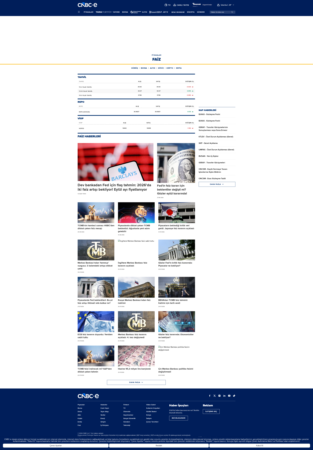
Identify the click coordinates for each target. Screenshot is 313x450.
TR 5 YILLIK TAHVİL (85, 95)
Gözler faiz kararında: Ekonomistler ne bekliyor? (176, 336)
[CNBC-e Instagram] (219, 395)
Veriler (103, 415)
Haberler (104, 405)
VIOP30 (81, 128)
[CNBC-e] (87, 4)
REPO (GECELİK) (84, 112)
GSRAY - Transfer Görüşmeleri (212, 162)
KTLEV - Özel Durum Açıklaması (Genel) (216, 136)
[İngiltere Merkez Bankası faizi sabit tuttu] (136, 250)
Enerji (103, 418)
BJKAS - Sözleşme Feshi (209, 114)
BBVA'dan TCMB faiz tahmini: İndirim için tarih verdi (173, 301)
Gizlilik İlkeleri (151, 412)
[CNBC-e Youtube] (229, 395)
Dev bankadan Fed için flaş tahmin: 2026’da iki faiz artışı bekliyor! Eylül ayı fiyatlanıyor (114, 187)
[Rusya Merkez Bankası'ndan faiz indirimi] (136, 287)
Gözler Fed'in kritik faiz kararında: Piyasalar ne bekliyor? (175, 264)
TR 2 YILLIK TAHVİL (85, 87)
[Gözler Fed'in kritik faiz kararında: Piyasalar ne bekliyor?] (176, 250)
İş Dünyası (105, 425)
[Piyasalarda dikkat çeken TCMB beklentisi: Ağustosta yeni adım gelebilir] (136, 212)
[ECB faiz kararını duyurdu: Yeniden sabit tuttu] (96, 321)
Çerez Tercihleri (152, 422)
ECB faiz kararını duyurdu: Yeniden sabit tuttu (95, 336)
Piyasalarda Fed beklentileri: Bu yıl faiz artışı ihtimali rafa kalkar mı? (95, 301)
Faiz (79, 425)
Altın (152, 68)
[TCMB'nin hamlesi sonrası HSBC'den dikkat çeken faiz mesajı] (96, 212)
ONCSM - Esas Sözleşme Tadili (212, 178)
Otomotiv (126, 412)
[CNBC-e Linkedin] (224, 395)
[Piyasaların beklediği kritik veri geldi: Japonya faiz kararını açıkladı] (176, 212)
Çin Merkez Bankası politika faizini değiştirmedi (175, 370)
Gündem (201, 12)
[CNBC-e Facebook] (209, 395)
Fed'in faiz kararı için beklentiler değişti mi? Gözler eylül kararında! (172, 189)
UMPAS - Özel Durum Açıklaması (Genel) (216, 149)
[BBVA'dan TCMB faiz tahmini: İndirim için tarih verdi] (176, 287)
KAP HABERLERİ (207, 110)
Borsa (125, 12)
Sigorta (190, 12)
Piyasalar (88, 12)
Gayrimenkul (128, 415)
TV (124, 408)
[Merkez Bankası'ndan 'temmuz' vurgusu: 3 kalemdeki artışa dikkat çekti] (96, 250)
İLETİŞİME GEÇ (211, 411)
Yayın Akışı (105, 412)
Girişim (103, 422)
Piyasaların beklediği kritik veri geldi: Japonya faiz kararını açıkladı (176, 227)
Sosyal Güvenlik (129, 418)
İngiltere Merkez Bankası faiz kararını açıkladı (132, 264)
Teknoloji (126, 425)
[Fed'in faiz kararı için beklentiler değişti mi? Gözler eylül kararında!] (176, 163)
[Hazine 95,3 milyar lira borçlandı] (136, 356)
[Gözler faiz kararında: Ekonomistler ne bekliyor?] (176, 321)
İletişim (149, 418)
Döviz (161, 68)
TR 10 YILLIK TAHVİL (85, 91)
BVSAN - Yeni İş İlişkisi (208, 156)
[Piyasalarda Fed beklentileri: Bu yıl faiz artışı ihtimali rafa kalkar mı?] (96, 287)
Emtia (179, 68)
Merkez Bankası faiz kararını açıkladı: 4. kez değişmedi (132, 336)
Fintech (126, 405)
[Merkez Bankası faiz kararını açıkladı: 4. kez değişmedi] (136, 321)
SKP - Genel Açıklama (208, 143)
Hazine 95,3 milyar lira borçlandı (134, 368)
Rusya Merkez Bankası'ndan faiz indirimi (134, 301)
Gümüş (134, 68)
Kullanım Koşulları (153, 408)
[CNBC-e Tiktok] (234, 395)
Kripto (170, 68)
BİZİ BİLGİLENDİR (178, 418)
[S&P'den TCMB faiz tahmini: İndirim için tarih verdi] (96, 356)
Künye (148, 415)
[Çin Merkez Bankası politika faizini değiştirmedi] (176, 356)
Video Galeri (151, 405)
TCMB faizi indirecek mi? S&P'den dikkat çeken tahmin (95, 370)
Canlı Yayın (105, 408)
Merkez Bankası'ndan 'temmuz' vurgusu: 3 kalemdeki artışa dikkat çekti (95, 265)
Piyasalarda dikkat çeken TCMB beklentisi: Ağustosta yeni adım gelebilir (134, 228)
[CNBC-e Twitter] (214, 395)
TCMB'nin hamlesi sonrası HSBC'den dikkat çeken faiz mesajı (96, 227)
